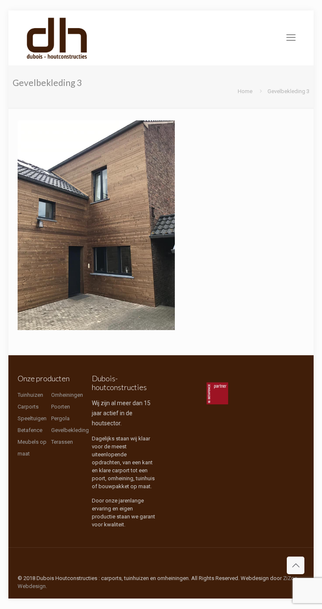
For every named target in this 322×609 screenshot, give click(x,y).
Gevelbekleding (70, 430)
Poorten (60, 406)
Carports (28, 406)
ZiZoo (290, 578)
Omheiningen (67, 395)
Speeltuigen (32, 418)
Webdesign (32, 586)
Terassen (62, 442)
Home (245, 91)
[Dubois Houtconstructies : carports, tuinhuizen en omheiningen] (57, 37)
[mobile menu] (291, 38)
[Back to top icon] (295, 565)
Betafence (30, 430)
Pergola (60, 418)
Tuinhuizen (30, 395)
